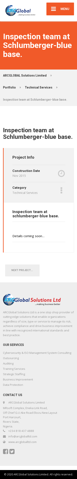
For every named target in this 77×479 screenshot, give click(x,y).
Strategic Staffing (14, 374)
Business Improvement (18, 379)
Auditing (8, 363)
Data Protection (13, 385)
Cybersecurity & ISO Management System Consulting (37, 353)
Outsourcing (11, 358)
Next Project (22, 270)
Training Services (14, 369)
